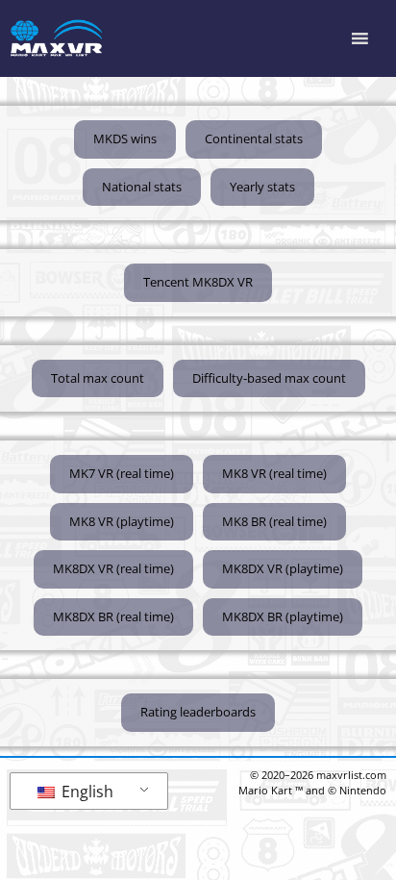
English (85, 791)
